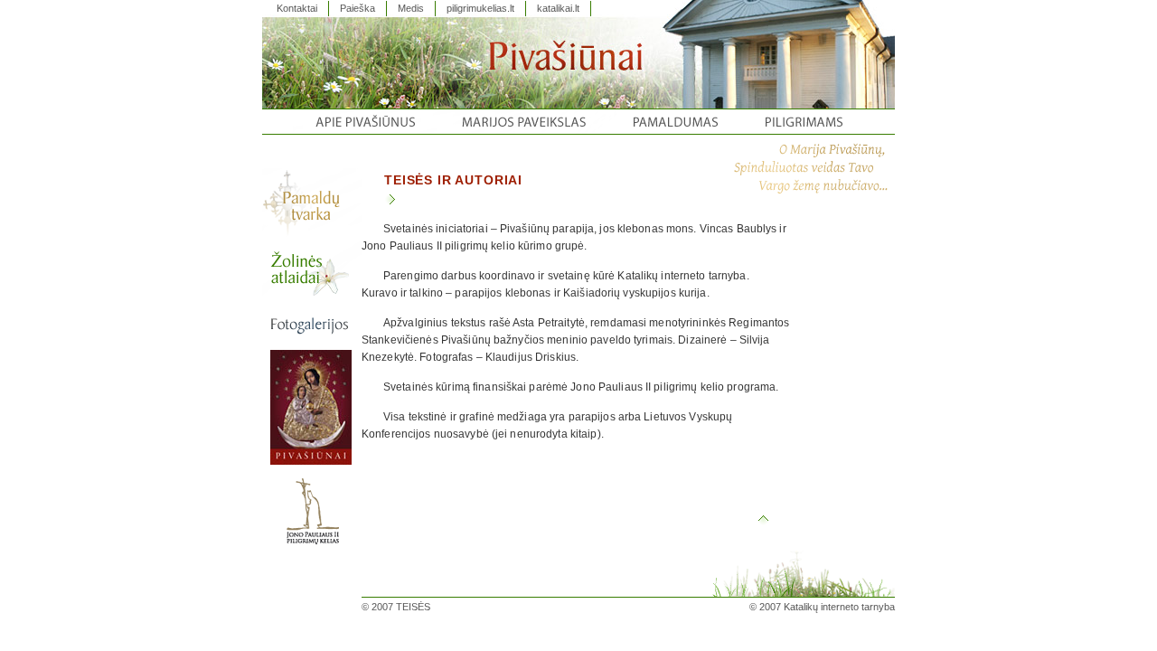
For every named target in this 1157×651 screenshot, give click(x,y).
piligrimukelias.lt (480, 8)
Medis (411, 8)
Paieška (357, 8)
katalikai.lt (558, 8)
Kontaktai (297, 8)
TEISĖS (413, 606)
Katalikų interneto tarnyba (839, 606)
